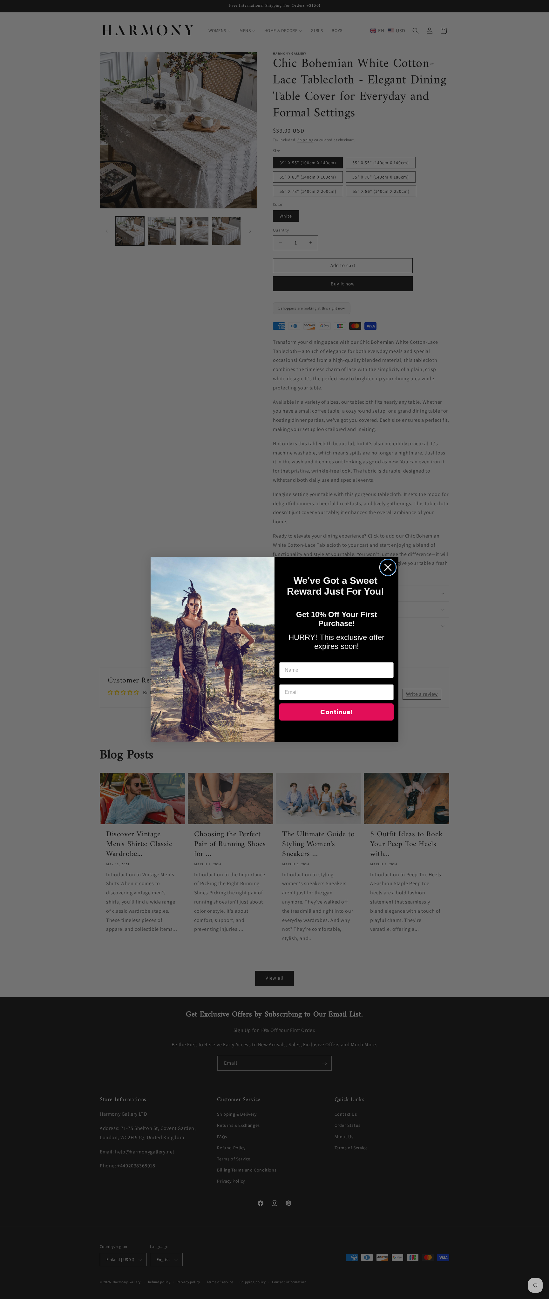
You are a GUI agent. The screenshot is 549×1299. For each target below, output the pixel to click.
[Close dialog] (388, 567)
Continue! (336, 712)
